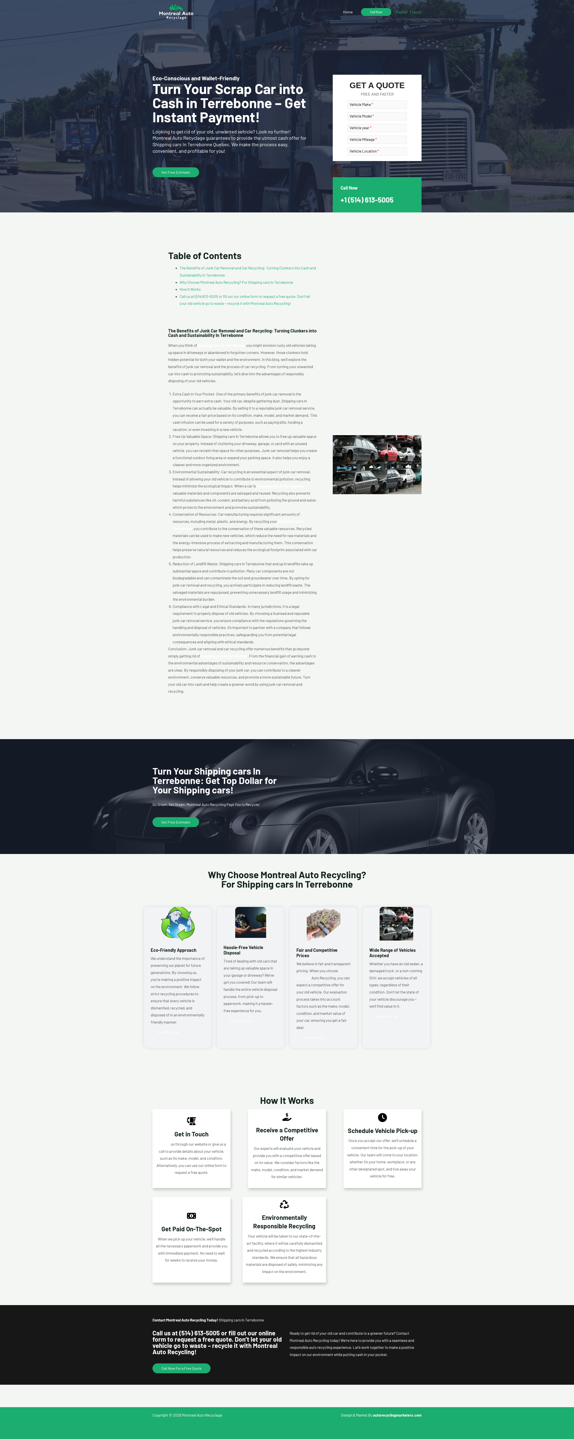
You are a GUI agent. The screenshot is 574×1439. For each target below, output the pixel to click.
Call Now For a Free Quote (181, 1368)
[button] (376, 12)
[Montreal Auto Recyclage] (176, 11)
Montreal (303, 978)
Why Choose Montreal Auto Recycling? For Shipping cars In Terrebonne (236, 282)
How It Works (190, 289)
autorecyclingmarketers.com (397, 1415)
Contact (163, 1144)
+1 (367, 199)
